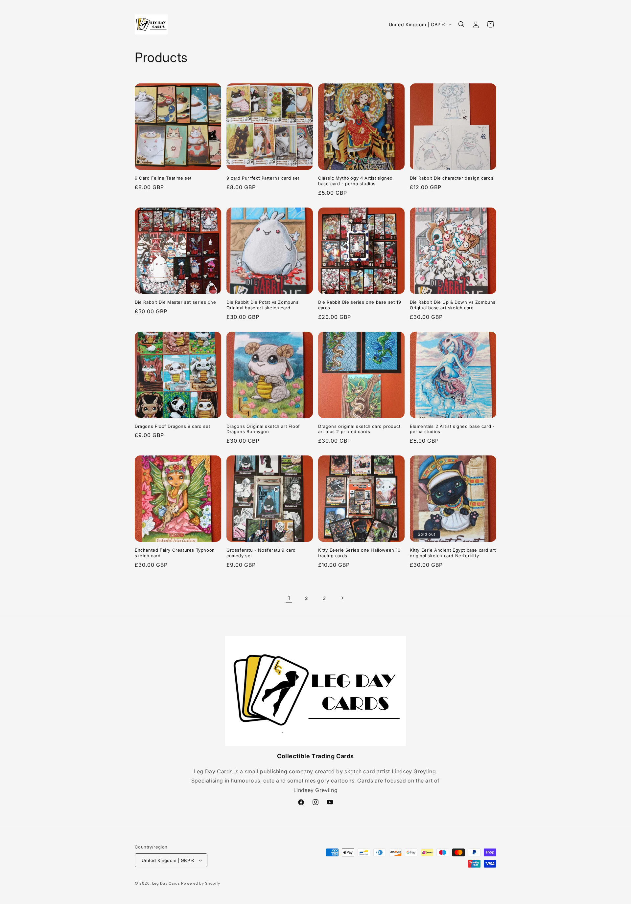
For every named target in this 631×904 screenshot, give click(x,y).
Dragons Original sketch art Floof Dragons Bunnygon (263, 429)
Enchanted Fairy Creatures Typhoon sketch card (175, 552)
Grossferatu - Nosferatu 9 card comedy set (261, 552)
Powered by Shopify (200, 883)
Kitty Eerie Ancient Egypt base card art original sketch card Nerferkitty (453, 552)
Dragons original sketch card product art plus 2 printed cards (359, 429)
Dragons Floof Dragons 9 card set (172, 426)
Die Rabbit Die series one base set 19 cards (359, 304)
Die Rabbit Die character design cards (451, 178)
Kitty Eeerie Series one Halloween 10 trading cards (359, 552)
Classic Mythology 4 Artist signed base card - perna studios (355, 180)
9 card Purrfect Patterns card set (262, 178)
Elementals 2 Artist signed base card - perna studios (452, 429)
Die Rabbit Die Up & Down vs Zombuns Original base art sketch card (453, 304)
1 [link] (289, 598)
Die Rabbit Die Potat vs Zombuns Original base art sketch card (262, 304)
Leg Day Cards (166, 883)
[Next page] (342, 598)
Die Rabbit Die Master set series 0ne (175, 302)
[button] (461, 24)
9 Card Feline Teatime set (163, 178)
